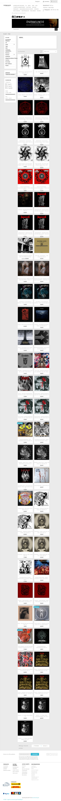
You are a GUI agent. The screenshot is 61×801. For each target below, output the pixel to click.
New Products (25, 10)
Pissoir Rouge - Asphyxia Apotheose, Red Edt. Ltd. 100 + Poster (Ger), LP (25, 417)
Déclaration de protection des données (34, 773)
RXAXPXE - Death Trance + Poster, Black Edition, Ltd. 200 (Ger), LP (25, 463)
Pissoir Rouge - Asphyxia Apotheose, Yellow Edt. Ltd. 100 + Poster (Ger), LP (41, 417)
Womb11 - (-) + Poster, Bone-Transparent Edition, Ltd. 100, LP (41, 716)
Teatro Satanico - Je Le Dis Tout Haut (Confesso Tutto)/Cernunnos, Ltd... (25, 647)
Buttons (28, 7)
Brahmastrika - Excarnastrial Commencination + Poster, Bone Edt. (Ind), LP (25, 142)
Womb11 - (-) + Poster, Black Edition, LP (25, 716)
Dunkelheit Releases (18, 5)
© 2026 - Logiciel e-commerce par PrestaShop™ (13, 799)
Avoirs (23, 767)
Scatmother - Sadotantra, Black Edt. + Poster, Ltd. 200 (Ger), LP (41, 509)
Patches (34, 7)
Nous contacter (16, 771)
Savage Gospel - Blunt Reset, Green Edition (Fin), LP (25, 509)
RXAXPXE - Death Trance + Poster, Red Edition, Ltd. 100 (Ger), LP (41, 463)
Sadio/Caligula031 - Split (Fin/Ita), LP (41, 485)
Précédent (36, 746)
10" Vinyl (9, 86)
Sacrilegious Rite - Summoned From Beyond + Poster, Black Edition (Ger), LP (25, 486)
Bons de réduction (25, 769)
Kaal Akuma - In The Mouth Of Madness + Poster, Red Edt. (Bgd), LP (41, 302)
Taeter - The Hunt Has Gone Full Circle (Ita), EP (25, 624)
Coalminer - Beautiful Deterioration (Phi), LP (25, 210)
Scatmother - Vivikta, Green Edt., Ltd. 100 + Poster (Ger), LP (41, 532)
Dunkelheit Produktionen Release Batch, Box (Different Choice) (25, 256)
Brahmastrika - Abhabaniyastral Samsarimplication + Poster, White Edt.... (42, 119)
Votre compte (25, 764)
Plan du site (15, 773)
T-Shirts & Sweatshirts (19, 7)
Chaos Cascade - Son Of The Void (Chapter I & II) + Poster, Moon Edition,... (41, 165)
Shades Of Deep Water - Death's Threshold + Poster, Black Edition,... (42, 578)
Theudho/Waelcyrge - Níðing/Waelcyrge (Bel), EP (41, 647)
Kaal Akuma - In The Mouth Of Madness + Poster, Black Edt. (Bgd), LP (25, 302)
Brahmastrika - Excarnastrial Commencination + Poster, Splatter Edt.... (42, 142)
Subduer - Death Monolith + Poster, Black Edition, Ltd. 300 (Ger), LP (25, 601)
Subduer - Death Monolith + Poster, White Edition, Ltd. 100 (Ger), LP (42, 601)
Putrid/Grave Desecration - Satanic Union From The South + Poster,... (42, 440)
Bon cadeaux (16, 10)
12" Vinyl (9, 88)
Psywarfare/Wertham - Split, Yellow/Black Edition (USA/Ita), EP (25, 440)
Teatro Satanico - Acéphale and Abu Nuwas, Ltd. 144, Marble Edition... (42, 624)
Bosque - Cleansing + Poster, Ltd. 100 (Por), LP (41, 95)
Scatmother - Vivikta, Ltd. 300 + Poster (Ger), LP (25, 555)
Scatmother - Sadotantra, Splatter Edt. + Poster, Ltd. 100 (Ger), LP (25, 532)
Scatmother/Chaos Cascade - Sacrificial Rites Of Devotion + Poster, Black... (25, 578)
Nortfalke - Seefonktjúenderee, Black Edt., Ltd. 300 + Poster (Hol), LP (25, 371)
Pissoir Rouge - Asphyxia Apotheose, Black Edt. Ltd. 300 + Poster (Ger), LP (41, 394)
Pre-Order (33, 10)
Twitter (50, 754)
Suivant (45, 746)
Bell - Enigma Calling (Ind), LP (42, 71)
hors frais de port (35, 797)
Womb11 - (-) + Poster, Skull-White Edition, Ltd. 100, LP (25, 739)
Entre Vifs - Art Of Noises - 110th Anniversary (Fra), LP (41, 256)
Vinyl (29, 5)
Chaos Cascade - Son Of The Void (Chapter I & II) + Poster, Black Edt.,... (25, 164)
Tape (33, 5)
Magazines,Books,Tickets (26, 9)
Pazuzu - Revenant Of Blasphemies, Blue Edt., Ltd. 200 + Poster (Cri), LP (25, 394)
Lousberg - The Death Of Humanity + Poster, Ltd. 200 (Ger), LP (41, 325)
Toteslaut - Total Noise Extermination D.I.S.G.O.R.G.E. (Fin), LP (25, 670)
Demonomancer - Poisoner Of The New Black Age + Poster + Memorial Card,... (42, 211)
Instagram (56, 754)
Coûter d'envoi (16, 770)
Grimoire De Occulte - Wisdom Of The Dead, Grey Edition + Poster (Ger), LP (41, 279)
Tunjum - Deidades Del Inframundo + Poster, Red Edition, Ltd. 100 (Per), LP (25, 693)
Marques (7, 72)
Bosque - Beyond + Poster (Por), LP (25, 94)
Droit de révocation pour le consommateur (35, 777)
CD (26, 5)
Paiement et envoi (35, 779)
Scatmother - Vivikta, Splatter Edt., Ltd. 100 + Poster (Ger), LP (41, 555)
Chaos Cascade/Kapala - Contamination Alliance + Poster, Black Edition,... (25, 188)
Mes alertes (24, 774)
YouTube (53, 754)
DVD (36, 5)
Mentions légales (34, 770)
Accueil (7, 37)
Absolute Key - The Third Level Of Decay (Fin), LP (25, 72)
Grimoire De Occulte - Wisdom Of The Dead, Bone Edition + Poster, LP (25, 279)
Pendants (15, 9)
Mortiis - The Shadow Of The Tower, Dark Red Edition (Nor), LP (25, 348)
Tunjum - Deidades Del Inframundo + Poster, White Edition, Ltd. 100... (41, 693)
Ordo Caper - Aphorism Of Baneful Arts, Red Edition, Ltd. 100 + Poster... (41, 371)
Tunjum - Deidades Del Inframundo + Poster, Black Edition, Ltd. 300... (41, 670)
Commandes (24, 770)
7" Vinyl (9, 84)
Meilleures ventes (6, 770)
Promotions (5, 766)
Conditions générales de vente (34, 767)
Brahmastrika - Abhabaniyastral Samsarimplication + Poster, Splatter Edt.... (25, 119)
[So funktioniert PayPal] (6, 793)
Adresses (24, 765)
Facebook (48, 754)
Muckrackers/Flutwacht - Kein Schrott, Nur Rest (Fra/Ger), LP (41, 348)
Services (36, 9)
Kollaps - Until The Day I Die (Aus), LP (25, 324)
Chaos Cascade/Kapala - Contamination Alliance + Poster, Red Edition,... (41, 188)
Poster (39, 10)
